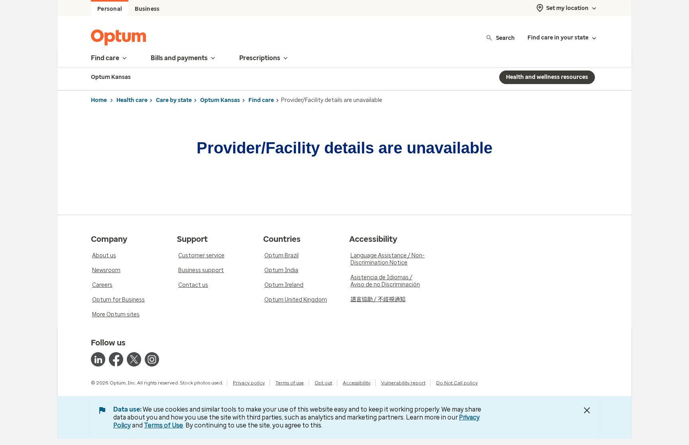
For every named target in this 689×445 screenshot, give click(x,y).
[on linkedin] (98, 359)
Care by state (174, 100)
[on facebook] (116, 359)
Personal (109, 9)
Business (147, 9)
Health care (132, 100)
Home (99, 100)
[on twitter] (134, 359)
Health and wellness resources (547, 77)
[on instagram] (152, 359)
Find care (261, 100)
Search (505, 37)
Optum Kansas (220, 100)
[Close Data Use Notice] (587, 410)
